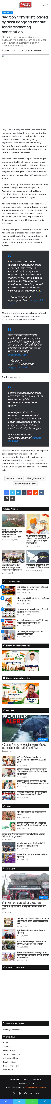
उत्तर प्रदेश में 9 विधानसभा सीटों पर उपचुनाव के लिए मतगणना (37, 566)
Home (5, 1043)
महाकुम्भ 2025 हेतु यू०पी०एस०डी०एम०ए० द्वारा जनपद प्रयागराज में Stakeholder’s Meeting (12, 533)
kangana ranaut (36, 478)
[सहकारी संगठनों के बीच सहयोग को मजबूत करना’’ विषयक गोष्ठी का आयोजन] (13, 556)
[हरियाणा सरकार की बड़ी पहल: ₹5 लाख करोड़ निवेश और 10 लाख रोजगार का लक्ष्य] (8, 784)
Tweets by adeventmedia (12, 1029)
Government (7, 13)
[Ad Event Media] (25, 5)
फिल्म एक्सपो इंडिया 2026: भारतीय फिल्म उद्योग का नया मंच (33, 599)
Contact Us (8, 1070)
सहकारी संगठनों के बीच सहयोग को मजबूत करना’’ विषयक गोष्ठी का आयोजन (12, 567)
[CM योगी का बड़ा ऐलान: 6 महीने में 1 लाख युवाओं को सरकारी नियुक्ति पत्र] (8, 624)
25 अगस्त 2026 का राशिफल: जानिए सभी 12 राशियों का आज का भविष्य (32, 610)
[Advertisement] (25, 103)
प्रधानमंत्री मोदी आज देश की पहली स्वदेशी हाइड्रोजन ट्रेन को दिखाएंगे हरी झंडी (32, 793)
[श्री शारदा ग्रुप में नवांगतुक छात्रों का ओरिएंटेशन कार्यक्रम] (8, 635)
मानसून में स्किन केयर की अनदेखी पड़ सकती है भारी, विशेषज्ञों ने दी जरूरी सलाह (32, 824)
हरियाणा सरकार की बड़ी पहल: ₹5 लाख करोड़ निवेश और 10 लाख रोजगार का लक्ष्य (33, 782)
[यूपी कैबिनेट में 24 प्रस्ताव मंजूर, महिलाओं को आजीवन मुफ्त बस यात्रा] (8, 590)
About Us (7, 1046)
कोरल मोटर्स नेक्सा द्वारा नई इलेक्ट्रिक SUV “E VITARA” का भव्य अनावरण (31, 942)
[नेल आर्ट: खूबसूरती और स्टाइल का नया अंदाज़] (8, 815)
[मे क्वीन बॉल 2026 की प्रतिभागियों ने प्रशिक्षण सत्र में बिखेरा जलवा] (8, 847)
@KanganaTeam (18, 354)
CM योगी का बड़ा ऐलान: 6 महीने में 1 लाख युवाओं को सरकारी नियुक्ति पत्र (32, 621)
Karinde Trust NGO (11, 1066)
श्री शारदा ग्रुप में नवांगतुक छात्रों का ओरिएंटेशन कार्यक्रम (30, 632)
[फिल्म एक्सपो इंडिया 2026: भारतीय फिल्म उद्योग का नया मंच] (8, 602)
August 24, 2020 (17, 367)
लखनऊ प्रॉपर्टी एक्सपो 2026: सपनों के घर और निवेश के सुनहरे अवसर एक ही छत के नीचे (33, 921)
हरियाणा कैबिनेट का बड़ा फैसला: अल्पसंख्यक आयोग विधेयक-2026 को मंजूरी (31, 759)
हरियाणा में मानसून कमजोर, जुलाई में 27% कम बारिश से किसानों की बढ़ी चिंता (24, 746)
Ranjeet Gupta (9, 50)
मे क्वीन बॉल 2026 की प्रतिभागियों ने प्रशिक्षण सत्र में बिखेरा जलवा (31, 844)
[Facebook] (6, 492)
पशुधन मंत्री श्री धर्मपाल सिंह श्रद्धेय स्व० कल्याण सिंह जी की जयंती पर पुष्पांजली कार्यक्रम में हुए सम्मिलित (37, 539)
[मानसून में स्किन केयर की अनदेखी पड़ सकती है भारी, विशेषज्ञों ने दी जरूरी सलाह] (8, 826)
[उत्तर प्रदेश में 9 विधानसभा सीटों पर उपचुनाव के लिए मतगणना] (37, 556)
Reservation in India (26, 483)
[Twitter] (12, 492)
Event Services (9, 1062)
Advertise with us (10, 1058)
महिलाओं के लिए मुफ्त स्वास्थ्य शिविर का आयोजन (32, 855)
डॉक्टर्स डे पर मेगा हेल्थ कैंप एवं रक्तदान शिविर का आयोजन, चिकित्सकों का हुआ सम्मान (23, 835)
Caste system (15, 478)
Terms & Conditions (11, 1054)
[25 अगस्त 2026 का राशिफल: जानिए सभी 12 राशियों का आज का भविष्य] (8, 613)
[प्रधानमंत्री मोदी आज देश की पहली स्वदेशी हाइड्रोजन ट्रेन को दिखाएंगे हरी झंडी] (8, 795)
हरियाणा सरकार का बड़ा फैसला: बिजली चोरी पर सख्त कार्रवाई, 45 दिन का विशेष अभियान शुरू (32, 771)
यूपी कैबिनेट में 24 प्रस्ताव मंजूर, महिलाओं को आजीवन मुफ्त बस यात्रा (32, 588)
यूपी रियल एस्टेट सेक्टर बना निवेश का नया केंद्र (31, 931)
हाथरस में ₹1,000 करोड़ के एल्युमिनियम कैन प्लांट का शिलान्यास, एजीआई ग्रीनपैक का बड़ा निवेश (33, 955)
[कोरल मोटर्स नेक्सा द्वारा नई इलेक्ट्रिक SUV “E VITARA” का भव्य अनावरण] (8, 945)
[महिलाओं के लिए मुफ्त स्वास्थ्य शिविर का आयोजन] (8, 858)
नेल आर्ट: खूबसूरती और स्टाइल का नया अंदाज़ (31, 813)
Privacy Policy (9, 1050)
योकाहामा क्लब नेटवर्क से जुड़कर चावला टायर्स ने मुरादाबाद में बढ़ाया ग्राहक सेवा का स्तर (24, 906)
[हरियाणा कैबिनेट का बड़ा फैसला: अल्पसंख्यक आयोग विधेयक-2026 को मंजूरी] (8, 761)
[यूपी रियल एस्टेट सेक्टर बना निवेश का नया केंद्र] (8, 934)
